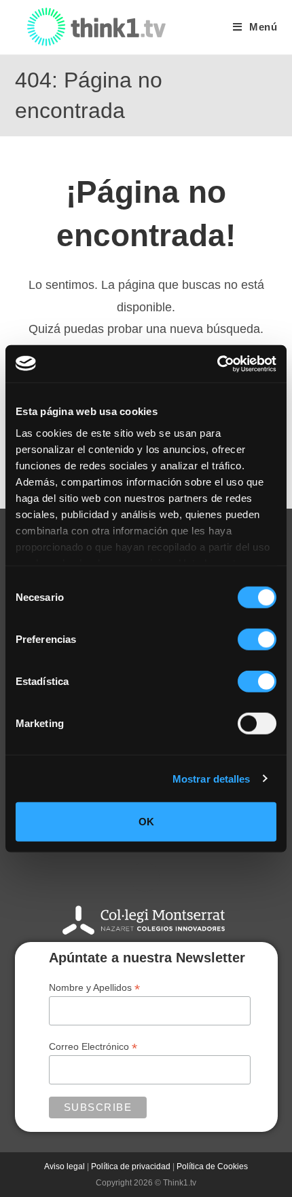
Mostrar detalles (211, 778)
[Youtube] (145, 877)
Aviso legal (64, 1166)
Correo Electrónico (93, 1046)
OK (146, 821)
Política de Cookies (212, 1166)
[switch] (257, 639)
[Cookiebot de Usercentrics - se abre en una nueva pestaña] (217, 363)
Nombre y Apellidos (94, 987)
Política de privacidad (130, 1166)
